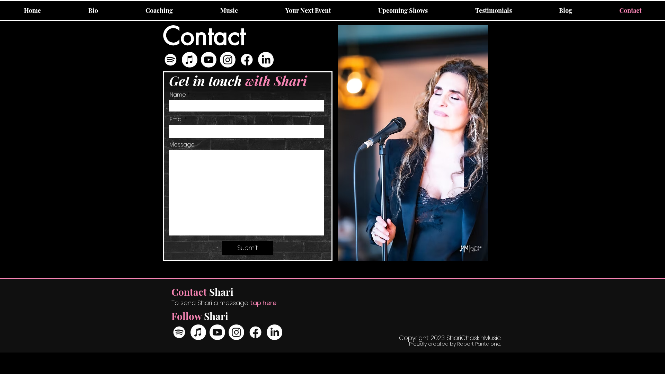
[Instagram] (228, 60)
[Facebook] (247, 60)
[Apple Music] (189, 60)
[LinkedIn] (266, 60)
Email (177, 119)
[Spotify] (170, 60)
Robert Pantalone (478, 343)
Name (178, 95)
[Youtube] (208, 60)
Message (182, 145)
